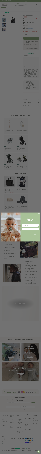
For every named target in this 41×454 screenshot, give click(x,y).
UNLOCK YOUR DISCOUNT (30, 228)
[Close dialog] (39, 214)
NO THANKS (30, 231)
